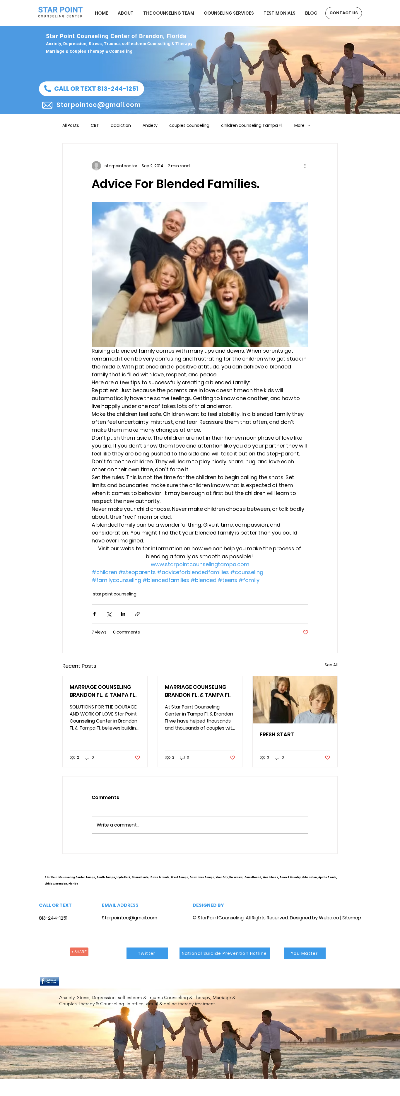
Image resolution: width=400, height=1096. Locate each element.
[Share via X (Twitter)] (109, 614)
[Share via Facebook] (94, 614)
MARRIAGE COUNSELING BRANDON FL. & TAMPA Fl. (197, 691)
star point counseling (114, 594)
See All (331, 665)
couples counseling (189, 125)
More (299, 125)
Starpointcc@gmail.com (129, 917)
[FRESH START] (295, 699)
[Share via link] (137, 614)
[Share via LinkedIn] (123, 614)
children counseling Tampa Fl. (252, 125)
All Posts (70, 125)
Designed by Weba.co (314, 917)
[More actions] (304, 165)
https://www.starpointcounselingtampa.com (354, 882)
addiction (121, 125)
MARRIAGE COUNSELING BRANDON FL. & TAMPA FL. (103, 691)
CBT (95, 125)
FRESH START (277, 734)
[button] (91, 88)
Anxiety (150, 125)
